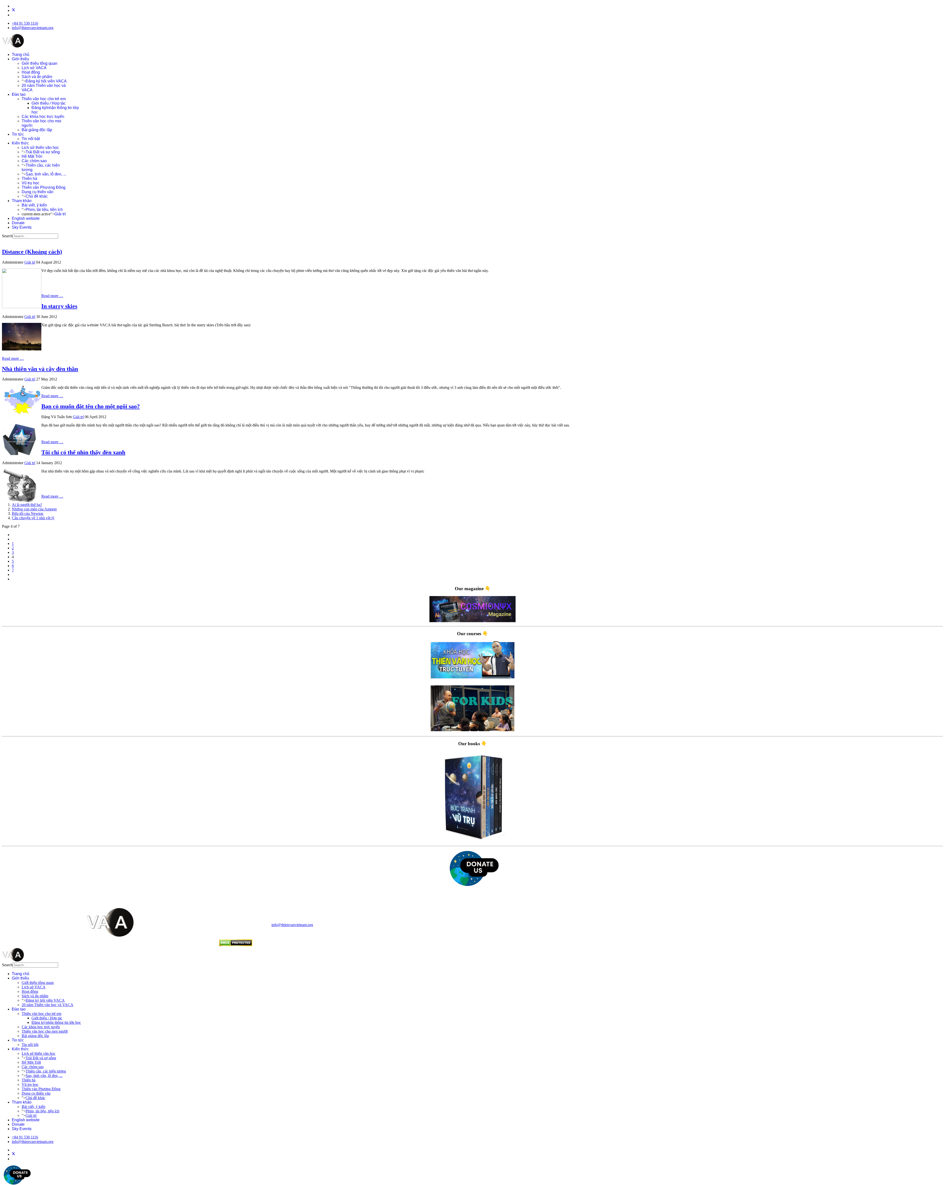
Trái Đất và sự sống (43, 152)
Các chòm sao (34, 161)
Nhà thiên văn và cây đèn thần (40, 369)
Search (7, 236)
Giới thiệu (20, 59)
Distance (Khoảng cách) (32, 252)
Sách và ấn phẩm (37, 77)
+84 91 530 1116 (25, 23)
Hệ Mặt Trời (32, 156)
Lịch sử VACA (34, 68)
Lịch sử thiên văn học (40, 147)
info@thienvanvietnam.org (32, 28)
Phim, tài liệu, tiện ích (44, 209)
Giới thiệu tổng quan (39, 63)
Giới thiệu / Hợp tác (49, 103)
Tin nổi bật (31, 139)
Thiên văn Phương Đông (43, 187)
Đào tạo (19, 94)
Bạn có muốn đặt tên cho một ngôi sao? (90, 406)
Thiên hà (29, 178)
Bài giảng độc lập (37, 130)
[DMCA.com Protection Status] (235, 945)
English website (26, 218)
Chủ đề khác (37, 196)
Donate (18, 223)
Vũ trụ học (30, 183)
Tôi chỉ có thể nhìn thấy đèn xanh (83, 452)
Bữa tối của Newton (27, 513)
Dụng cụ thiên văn (37, 192)
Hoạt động (31, 72)
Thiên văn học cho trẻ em (44, 99)
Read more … (52, 296)
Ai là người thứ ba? (27, 505)
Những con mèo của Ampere (34, 509)
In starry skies (59, 306)
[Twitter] (13, 10)
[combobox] (35, 236)
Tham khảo (22, 201)
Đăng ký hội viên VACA (46, 81)
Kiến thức (20, 143)
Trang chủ (20, 54)
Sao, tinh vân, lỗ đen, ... (46, 174)
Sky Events (22, 227)
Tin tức (18, 134)
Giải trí (60, 214)
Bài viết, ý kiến (34, 205)
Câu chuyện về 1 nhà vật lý (33, 518)
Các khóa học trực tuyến (43, 116)
